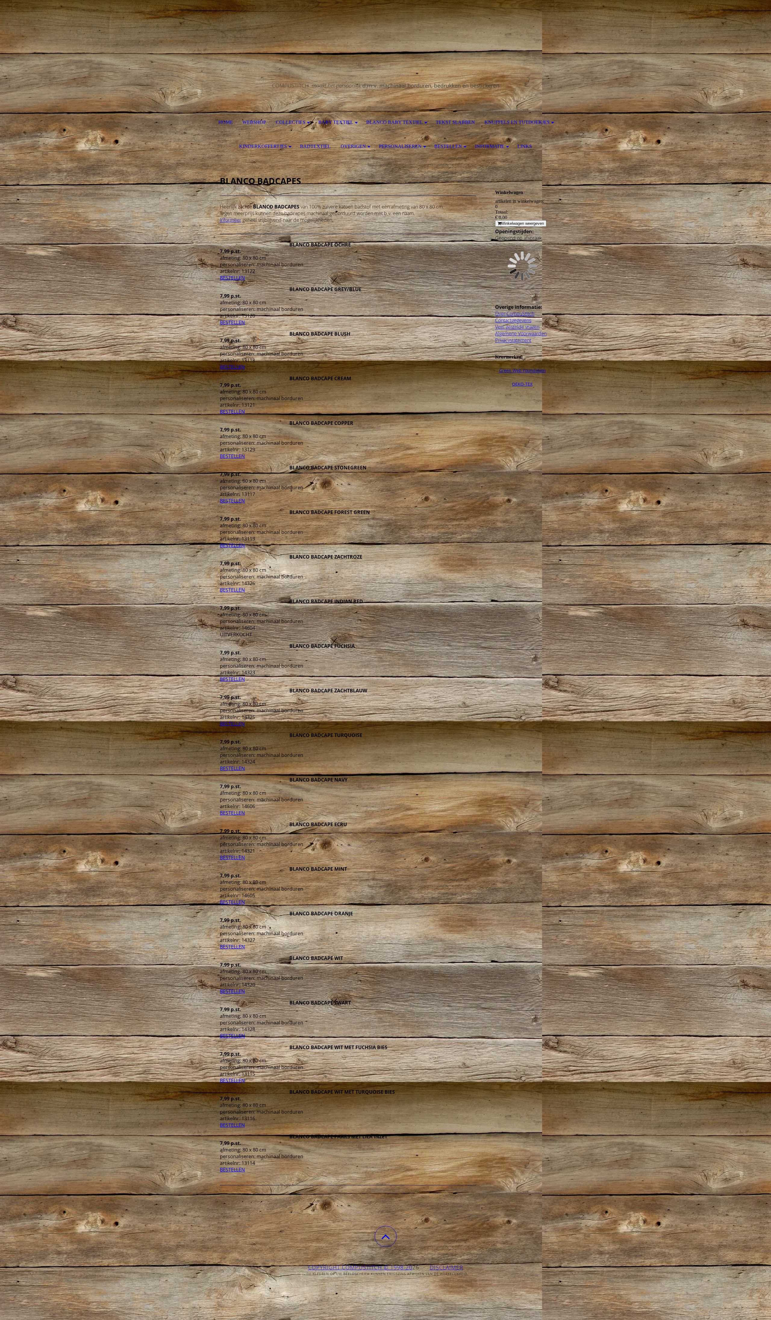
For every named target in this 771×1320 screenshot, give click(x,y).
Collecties (290, 122)
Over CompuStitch (514, 313)
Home (225, 122)
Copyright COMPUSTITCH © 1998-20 (360, 1267)
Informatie (489, 146)
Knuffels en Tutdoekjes (517, 122)
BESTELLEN (232, 277)
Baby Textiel (335, 122)
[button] (386, 1236)
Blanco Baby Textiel (394, 122)
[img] (385, 30)
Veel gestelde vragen (517, 327)
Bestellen (448, 146)
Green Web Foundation (522, 370)
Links (524, 146)
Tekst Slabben (455, 122)
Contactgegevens (513, 320)
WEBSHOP (254, 122)
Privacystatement (513, 340)
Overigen (353, 146)
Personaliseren (400, 146)
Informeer (230, 220)
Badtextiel (315, 146)
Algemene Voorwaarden (521, 333)
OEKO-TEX (522, 384)
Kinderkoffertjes (263, 146)
